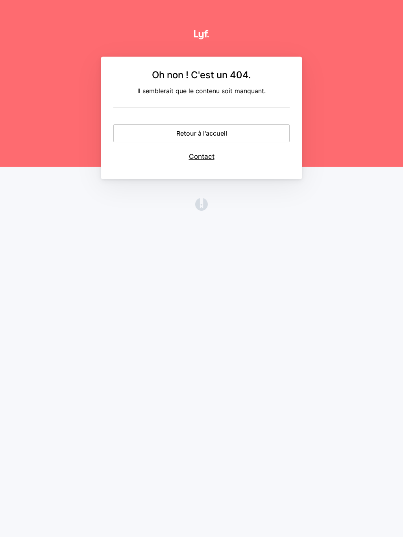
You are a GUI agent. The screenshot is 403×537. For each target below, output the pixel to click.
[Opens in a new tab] (201, 208)
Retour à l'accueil (201, 133)
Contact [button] (201, 156)
